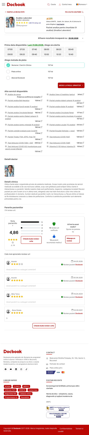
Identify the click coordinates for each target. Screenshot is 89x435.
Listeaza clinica (25, 394)
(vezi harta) (60, 24)
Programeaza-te (11, 397)
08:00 (46, 49)
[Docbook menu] (3, 5)
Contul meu (67, 4)
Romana (82, 4)
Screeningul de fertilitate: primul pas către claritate (62, 387)
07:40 (34, 49)
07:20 (22, 49)
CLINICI (17, 386)
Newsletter (25, 397)
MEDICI (26, 386)
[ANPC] (58, 408)
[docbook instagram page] (21, 369)
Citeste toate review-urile (31, 240)
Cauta (53, 4)
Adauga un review (71, 239)
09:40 (34, 54)
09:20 (22, 54)
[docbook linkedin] (16, 369)
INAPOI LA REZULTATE (16, 12)
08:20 (58, 49)
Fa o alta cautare (73, 12)
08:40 (70, 49)
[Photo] (10, 171)
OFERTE (22, 390)
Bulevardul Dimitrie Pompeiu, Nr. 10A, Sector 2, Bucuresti (67, 359)
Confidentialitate (66, 429)
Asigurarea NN (10, 394)
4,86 (14, 232)
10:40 (70, 54)
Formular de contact (57, 364)
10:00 (46, 54)
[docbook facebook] (6, 369)
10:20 (58, 54)
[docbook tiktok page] (27, 369)
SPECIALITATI (10, 390)
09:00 (10, 54)
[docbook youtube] (11, 369)
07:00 (10, 49)
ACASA (7, 386)
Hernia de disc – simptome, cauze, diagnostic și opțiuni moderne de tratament (59, 395)
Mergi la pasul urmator (70, 85)
